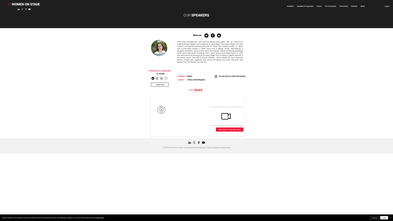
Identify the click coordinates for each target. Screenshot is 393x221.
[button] (290, 6)
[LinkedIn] (18, 9)
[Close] (390, 217)
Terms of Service (213, 147)
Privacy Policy (225, 147)
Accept (384, 218)
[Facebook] (26, 9)
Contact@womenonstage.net (195, 147)
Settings (374, 218)
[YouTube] (29, 9)
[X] (22, 9)
